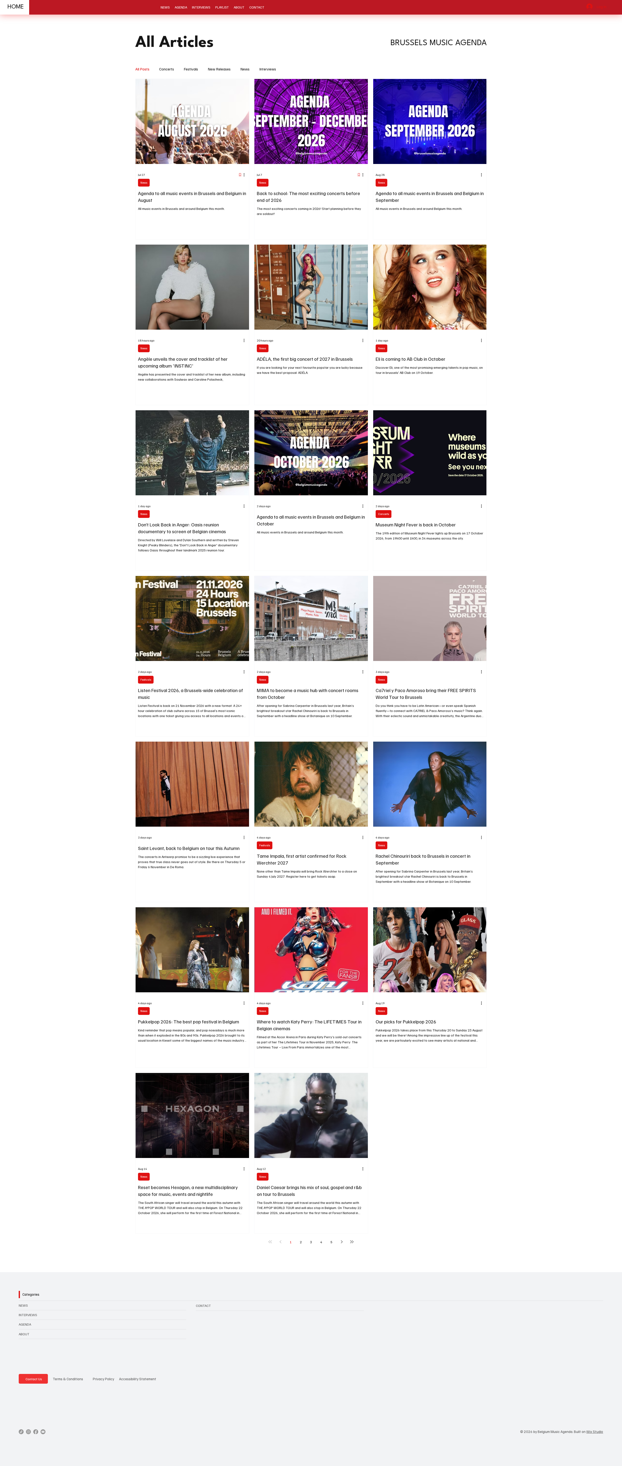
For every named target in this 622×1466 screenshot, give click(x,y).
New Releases (219, 69)
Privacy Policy (103, 1379)
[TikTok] (21, 1431)
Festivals (191, 69)
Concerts (166, 69)
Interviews (267, 69)
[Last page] (351, 1241)
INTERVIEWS (28, 1315)
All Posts (142, 69)
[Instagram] (28, 1431)
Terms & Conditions (68, 1379)
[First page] (270, 1241)
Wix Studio (594, 1431)
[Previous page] (280, 1241)
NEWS (23, 1305)
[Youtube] (43, 1431)
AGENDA (25, 1324)
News (245, 69)
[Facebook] (35, 1431)
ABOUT (24, 1334)
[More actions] (246, 175)
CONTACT (203, 1305)
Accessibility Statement (137, 1379)
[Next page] (341, 1241)
